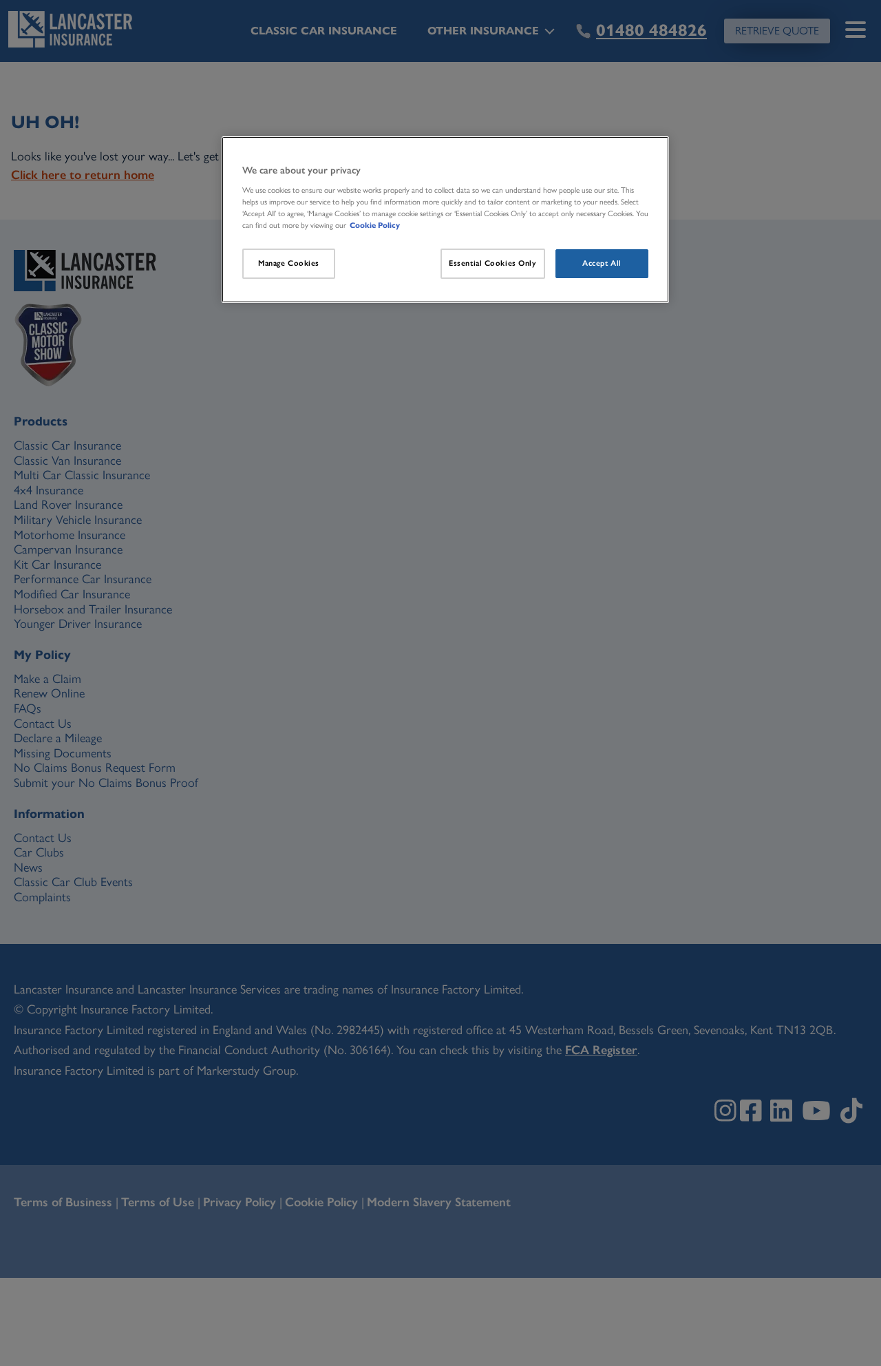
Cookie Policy (375, 225)
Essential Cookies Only (493, 263)
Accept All (602, 263)
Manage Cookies (288, 263)
